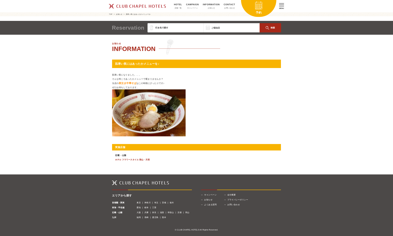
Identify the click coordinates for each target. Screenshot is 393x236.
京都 (179, 212)
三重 (154, 207)
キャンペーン (192, 8)
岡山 (187, 212)
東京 (139, 202)
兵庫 (146, 212)
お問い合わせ (229, 8)
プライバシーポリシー (237, 200)
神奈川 (147, 202)
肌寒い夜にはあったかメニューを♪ (138, 14)
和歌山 (171, 212)
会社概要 (231, 195)
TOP (111, 14)
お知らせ (211, 8)
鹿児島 (155, 217)
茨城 (164, 202)
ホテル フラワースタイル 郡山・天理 (132, 159)
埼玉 (156, 202)
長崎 (146, 217)
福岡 (139, 217)
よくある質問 (210, 204)
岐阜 (146, 207)
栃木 (172, 202)
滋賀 (162, 212)
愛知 (139, 207)
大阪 (139, 212)
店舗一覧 (178, 8)
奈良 (154, 212)
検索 (273, 27)
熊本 (164, 217)
